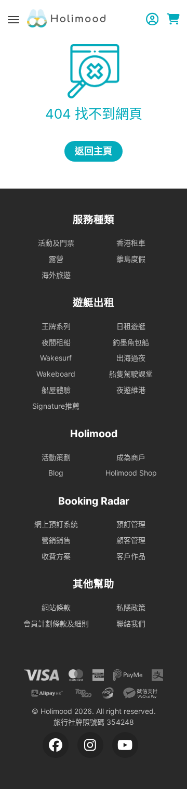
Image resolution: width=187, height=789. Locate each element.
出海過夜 (130, 357)
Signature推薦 (55, 405)
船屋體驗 (56, 389)
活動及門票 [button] (56, 242)
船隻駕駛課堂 (131, 373)
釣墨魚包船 (131, 342)
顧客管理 (130, 540)
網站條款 (56, 607)
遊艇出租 (93, 302)
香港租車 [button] (130, 242)
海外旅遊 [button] (56, 274)
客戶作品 (130, 556)
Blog (55, 472)
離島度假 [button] (130, 258)
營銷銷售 (56, 540)
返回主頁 (93, 151)
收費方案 (56, 556)
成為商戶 (130, 457)
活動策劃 (56, 457)
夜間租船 (56, 342)
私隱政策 (130, 607)
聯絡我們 (130, 623)
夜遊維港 (130, 389)
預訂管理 (130, 524)
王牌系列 (56, 326)
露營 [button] (56, 258)
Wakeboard (55, 373)
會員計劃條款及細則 (56, 623)
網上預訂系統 (56, 524)
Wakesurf (56, 357)
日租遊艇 (130, 326)
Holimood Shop (131, 472)
